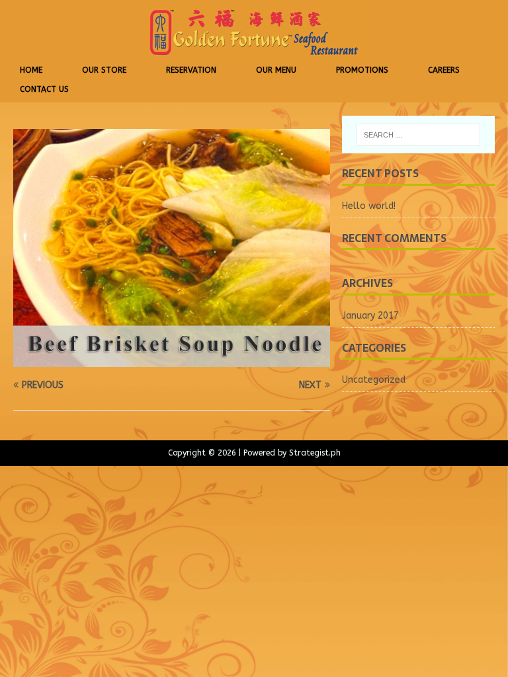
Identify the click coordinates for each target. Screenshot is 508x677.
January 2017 (370, 315)
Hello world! (369, 206)
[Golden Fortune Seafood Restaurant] (254, 56)
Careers (444, 70)
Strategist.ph (315, 453)
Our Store (104, 70)
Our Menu (276, 70)
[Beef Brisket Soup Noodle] (171, 358)
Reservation (191, 70)
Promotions (362, 70)
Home (31, 70)
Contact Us (44, 89)
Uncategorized (373, 379)
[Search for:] (418, 135)
